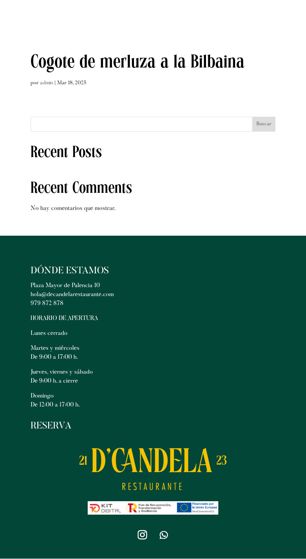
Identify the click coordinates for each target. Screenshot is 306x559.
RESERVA (51, 426)
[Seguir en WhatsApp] (163, 535)
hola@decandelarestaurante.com (72, 295)
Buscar (263, 124)
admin (46, 83)
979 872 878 (47, 304)
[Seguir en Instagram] (142, 535)
